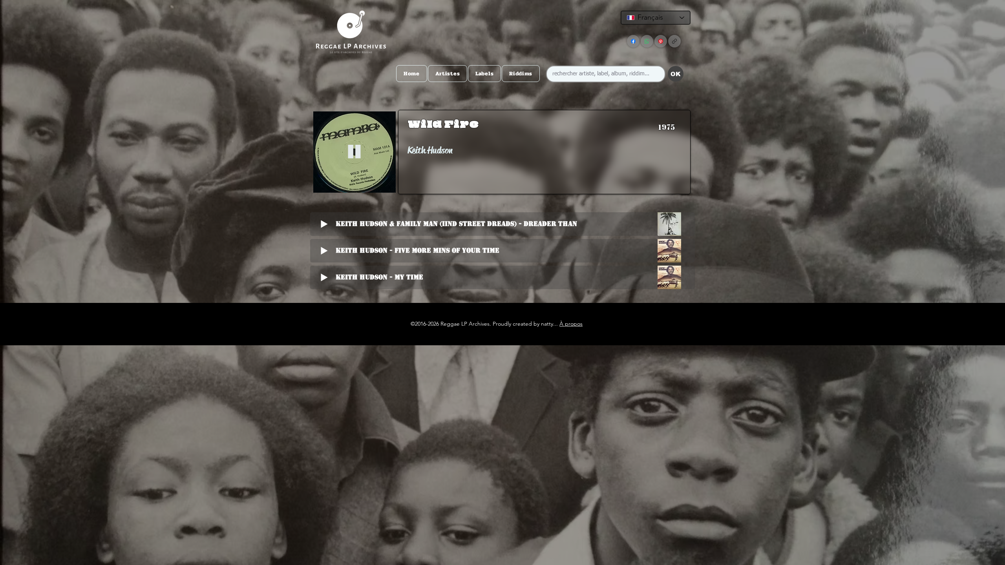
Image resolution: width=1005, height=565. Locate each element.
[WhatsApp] (647, 41)
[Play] (354, 152)
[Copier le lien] (674, 41)
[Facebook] (633, 41)
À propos (571, 323)
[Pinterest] (660, 41)
